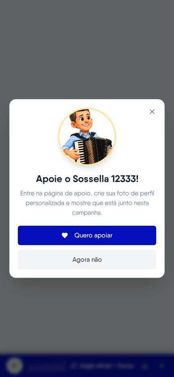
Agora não (87, 259)
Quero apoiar (93, 235)
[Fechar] (152, 111)
